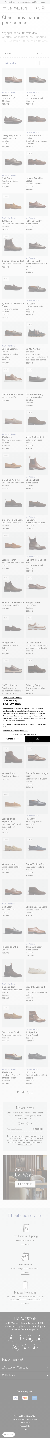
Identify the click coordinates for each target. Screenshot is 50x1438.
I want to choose (12, 739)
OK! (37, 739)
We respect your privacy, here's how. (15, 730)
